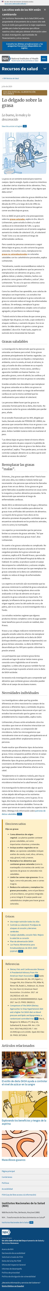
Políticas (5, 1183)
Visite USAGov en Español (13, 1286)
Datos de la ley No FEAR (11, 1261)
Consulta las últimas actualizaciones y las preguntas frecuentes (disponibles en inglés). (24, 46)
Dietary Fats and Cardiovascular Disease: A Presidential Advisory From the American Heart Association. (27, 972)
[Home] (20, 58)
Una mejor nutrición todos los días (24, 921)
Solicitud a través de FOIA (12, 1257)
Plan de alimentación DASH (21, 941)
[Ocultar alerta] (45, 9)
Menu (44, 59)
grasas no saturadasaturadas (14, 254)
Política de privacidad (11, 1272)
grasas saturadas (17, 219)
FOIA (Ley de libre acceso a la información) (19, 1194)
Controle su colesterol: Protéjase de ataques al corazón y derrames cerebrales (25, 928)
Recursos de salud (20, 69)
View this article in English (12, 126)
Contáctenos (7, 1177)
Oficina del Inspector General (14, 1265)
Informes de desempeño (12, 1269)
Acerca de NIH (7, 1249)
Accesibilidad (7, 1189)
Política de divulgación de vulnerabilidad (19, 1276)
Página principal (8, 1171)
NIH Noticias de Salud (11, 78)
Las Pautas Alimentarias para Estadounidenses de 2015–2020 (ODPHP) (23, 948)
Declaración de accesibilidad (13, 1253)
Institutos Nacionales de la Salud (15, 1222)
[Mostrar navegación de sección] (45, 68)
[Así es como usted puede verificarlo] (24, 3)
